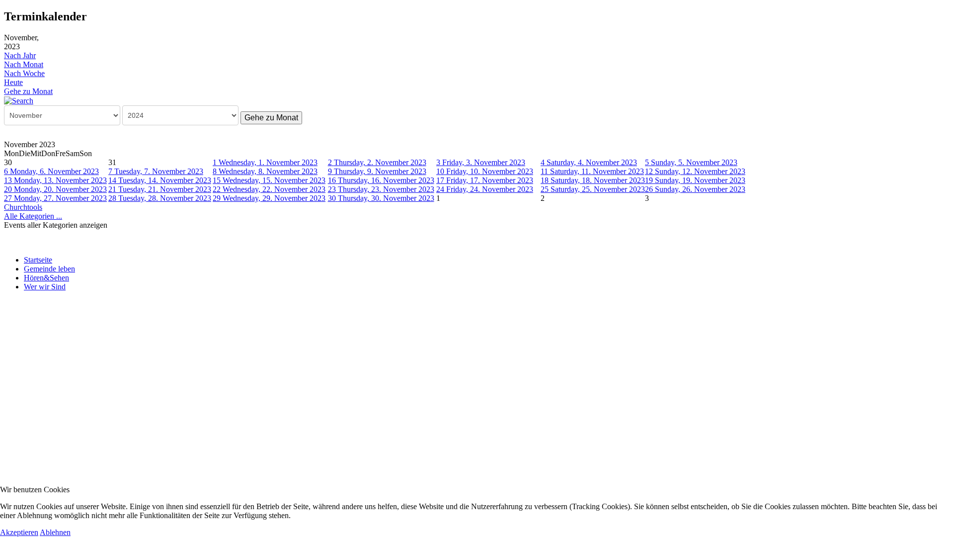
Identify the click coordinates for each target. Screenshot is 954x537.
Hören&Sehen (46, 277)
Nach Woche (24, 73)
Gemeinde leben (49, 269)
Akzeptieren (19, 532)
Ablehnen (55, 532)
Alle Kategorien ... (33, 216)
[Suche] (18, 100)
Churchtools (23, 207)
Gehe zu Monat (28, 91)
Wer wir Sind (45, 286)
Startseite (38, 260)
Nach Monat (23, 64)
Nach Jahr (20, 55)
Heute (13, 82)
